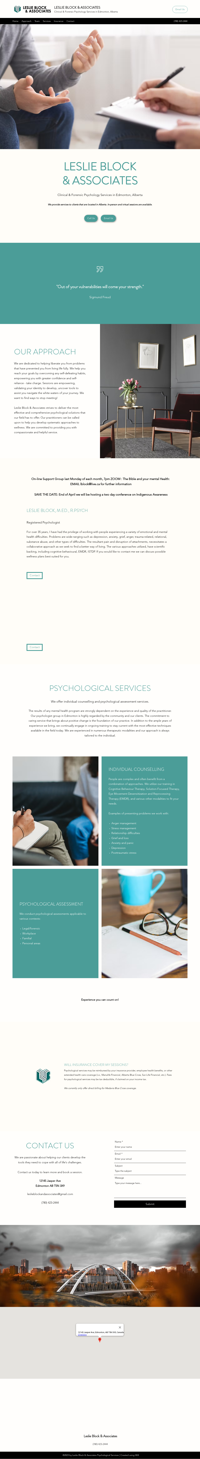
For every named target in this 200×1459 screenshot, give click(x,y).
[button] (35, 647)
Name (118, 1142)
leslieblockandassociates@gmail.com (50, 1194)
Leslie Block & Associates (100, 1436)
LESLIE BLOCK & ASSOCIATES (77, 7)
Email (118, 1154)
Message (119, 1178)
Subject (118, 1166)
